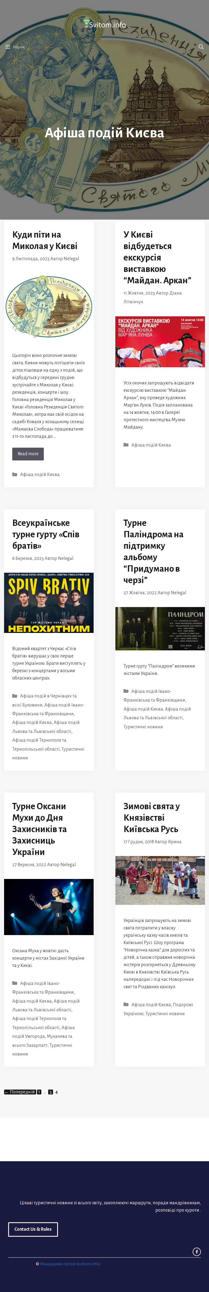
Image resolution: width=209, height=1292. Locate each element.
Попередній (19, 1092)
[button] (201, 47)
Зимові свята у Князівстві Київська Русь (152, 818)
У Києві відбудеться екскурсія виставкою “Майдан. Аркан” (157, 257)
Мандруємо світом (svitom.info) (70, 1263)
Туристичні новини (143, 726)
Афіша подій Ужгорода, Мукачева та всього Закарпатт (43, 1036)
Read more (28, 453)
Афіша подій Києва (40, 474)
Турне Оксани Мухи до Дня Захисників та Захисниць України (39, 829)
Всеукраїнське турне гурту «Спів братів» (45, 534)
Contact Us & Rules (33, 1229)
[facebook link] (197, 1252)
